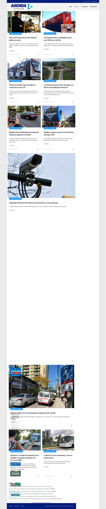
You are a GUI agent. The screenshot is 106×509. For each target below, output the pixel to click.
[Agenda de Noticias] (22, 6)
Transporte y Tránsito (15, 33)
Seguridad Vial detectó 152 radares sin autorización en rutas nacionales (33, 203)
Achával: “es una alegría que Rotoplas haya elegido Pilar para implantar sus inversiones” (15, 431)
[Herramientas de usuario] (38, 54)
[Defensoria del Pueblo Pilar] (15, 484)
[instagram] (96, 1)
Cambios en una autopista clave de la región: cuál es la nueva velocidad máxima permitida (32, 496)
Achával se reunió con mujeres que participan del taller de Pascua (15, 417)
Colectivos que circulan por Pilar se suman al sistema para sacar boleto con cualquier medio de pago (35, 498)
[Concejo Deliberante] (15, 464)
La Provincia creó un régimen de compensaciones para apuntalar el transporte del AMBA (32, 489)
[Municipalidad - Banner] (15, 371)
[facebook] (93, 1)
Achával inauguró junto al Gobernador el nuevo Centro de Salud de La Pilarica (15, 403)
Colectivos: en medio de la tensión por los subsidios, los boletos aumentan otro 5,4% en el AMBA (24, 457)
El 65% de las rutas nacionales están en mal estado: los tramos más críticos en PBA (31, 486)
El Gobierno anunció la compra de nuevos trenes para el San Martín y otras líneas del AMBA (33, 491)
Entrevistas (85, 6)
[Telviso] (15, 495)
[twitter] (94, 1)
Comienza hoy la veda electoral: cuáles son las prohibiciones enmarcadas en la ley (15, 446)
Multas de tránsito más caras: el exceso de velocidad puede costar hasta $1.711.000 (31, 494)
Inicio (70, 6)
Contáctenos (93, 6)
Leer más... (12, 51)
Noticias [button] (76, 6)
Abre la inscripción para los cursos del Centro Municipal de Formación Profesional (15, 389)
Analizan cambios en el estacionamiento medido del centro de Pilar (33, 413)
